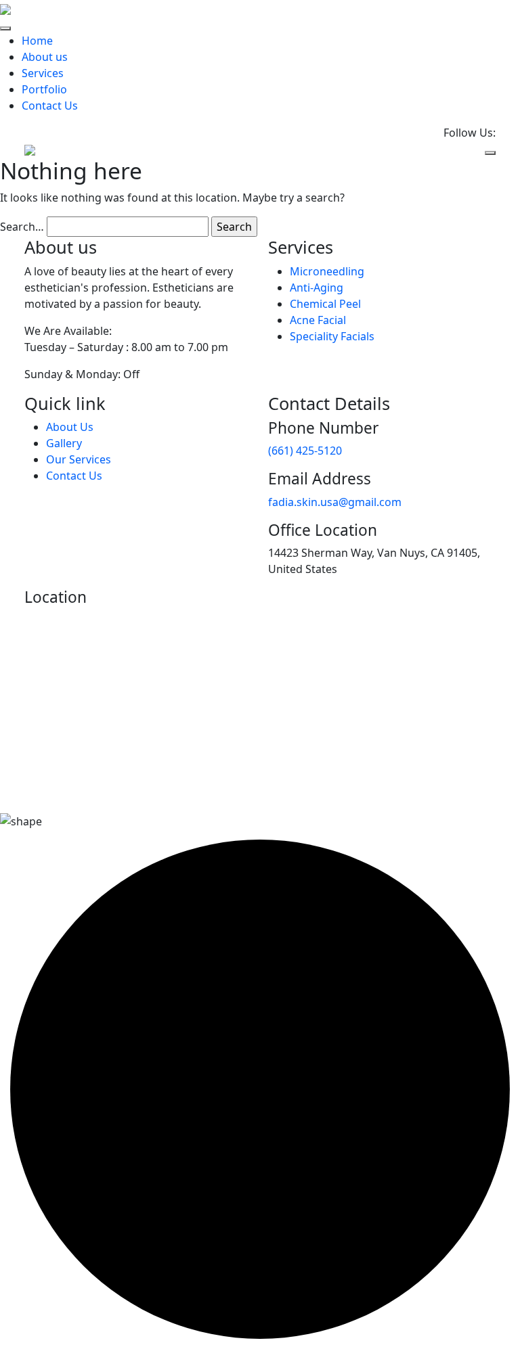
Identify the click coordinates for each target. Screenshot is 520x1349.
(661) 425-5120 (305, 450)
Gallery (64, 443)
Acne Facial (318, 320)
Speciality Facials (332, 336)
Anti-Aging (316, 287)
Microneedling (327, 271)
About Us (69, 426)
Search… (22, 226)
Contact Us (50, 105)
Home (37, 40)
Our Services (78, 459)
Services (43, 73)
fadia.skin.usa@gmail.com (335, 502)
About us (45, 56)
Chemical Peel (325, 303)
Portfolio (44, 89)
